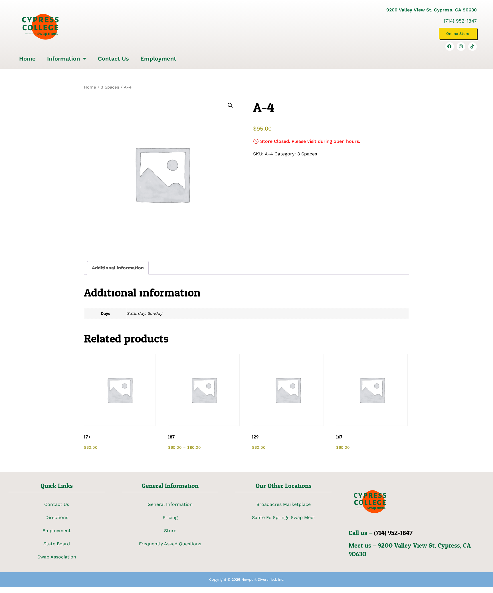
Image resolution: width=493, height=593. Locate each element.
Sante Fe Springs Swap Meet (283, 517)
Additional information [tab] (118, 268)
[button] (230, 105)
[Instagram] (461, 46)
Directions (56, 517)
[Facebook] (449, 46)
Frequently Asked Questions (170, 543)
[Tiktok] (472, 46)
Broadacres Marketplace (283, 504)
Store (170, 530)
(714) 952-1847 (460, 21)
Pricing (170, 517)
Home (27, 58)
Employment (158, 58)
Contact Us (113, 58)
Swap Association (56, 557)
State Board (56, 543)
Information (63, 58)
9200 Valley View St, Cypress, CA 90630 (431, 10)
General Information (170, 504)
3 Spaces (110, 87)
